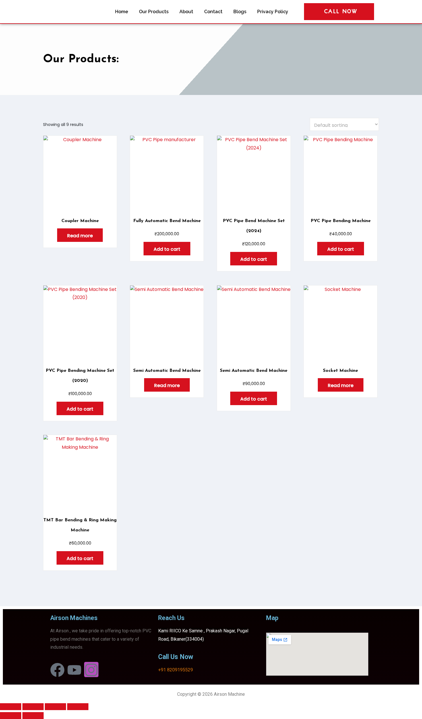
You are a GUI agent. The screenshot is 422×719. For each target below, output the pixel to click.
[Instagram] (91, 669)
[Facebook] (57, 669)
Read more (80, 235)
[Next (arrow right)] (33, 715)
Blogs (239, 11)
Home (121, 11)
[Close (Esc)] (77, 706)
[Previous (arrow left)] (10, 715)
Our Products (154, 11)
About (186, 11)
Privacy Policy (272, 11)
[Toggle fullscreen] (33, 706)
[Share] (55, 706)
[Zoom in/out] (10, 706)
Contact (213, 11)
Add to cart (167, 249)
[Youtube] (74, 669)
